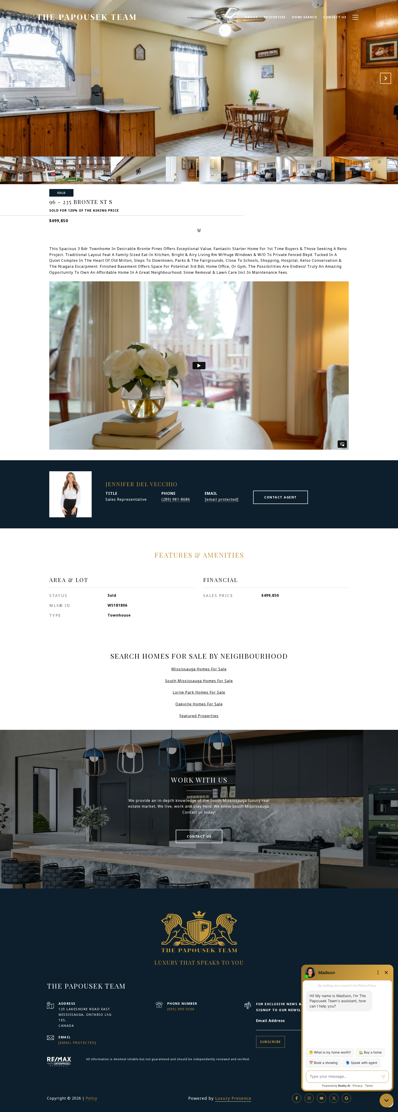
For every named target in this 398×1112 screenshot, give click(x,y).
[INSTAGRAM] (309, 1098)
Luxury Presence (233, 1098)
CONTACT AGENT (280, 497)
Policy (91, 1098)
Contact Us (199, 836)
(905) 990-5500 (181, 1009)
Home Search (304, 17)
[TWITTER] (334, 1098)
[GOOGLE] (346, 1098)
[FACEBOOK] (296, 1098)
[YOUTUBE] (321, 1098)
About (251, 17)
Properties (275, 17)
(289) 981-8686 (175, 499)
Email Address (270, 1020)
